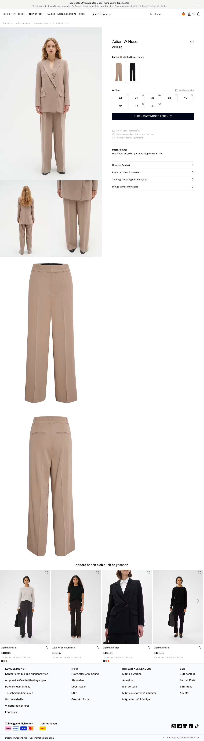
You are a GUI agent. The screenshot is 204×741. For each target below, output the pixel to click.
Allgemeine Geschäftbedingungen (25, 680)
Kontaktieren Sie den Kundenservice (26, 673)
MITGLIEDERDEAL (66, 14)
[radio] (120, 98)
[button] (153, 165)
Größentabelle (186, 90)
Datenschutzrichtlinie (17, 686)
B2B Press (186, 686)
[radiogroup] (153, 102)
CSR (74, 692)
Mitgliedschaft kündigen (136, 699)
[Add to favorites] (192, 42)
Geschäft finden (80, 699)
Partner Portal (188, 680)
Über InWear (78, 686)
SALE (82, 14)
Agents (184, 692)
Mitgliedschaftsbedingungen (139, 692)
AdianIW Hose (62, 23)
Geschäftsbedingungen (41, 738)
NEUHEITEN (9, 14)
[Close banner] (199, 4)
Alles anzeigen (23, 23)
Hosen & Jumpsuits (42, 23)
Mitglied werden (132, 673)
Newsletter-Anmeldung (85, 673)
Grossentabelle (14, 699)
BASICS (51, 14)
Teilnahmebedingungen (19, 692)
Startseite (7, 23)
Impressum (11, 712)
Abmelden (77, 680)
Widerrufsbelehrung (17, 705)
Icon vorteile (129, 686)
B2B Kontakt (187, 673)
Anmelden (128, 680)
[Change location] (183, 14)
